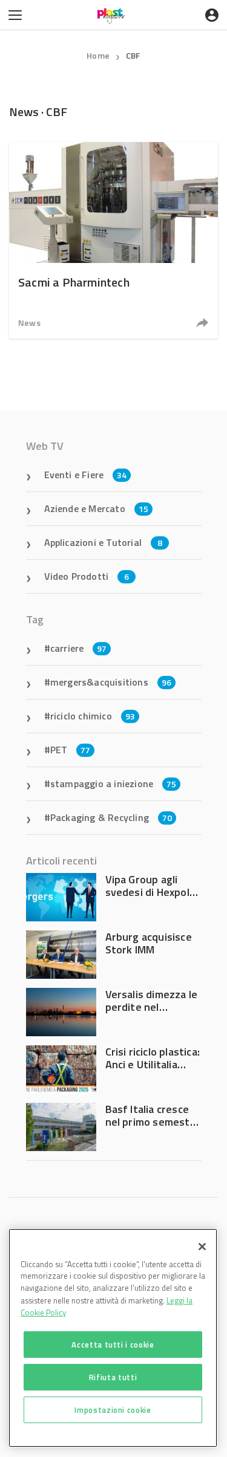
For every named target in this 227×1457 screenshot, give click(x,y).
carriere (78, 648)
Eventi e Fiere (85, 474)
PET (70, 749)
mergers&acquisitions (110, 682)
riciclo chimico (92, 716)
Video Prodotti (87, 576)
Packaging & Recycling (111, 817)
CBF (133, 55)
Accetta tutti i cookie (112, 1345)
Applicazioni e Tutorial (103, 542)
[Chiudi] (202, 1246)
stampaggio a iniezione (113, 783)
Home (98, 55)
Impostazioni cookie (112, 1410)
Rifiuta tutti (113, 1377)
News (29, 322)
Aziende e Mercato (96, 508)
